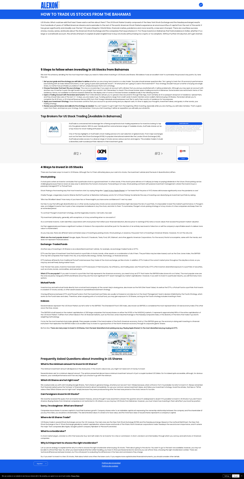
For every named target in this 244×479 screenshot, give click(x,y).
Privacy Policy (75, 476)
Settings (226, 476)
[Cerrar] (242, 475)
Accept (236, 476)
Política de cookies (110, 466)
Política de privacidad (111, 463)
